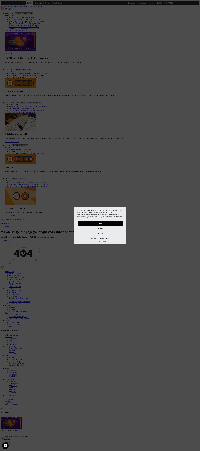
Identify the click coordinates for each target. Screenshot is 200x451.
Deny (100, 228)
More (100, 233)
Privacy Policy (102, 241)
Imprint (96, 241)
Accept (100, 224)
